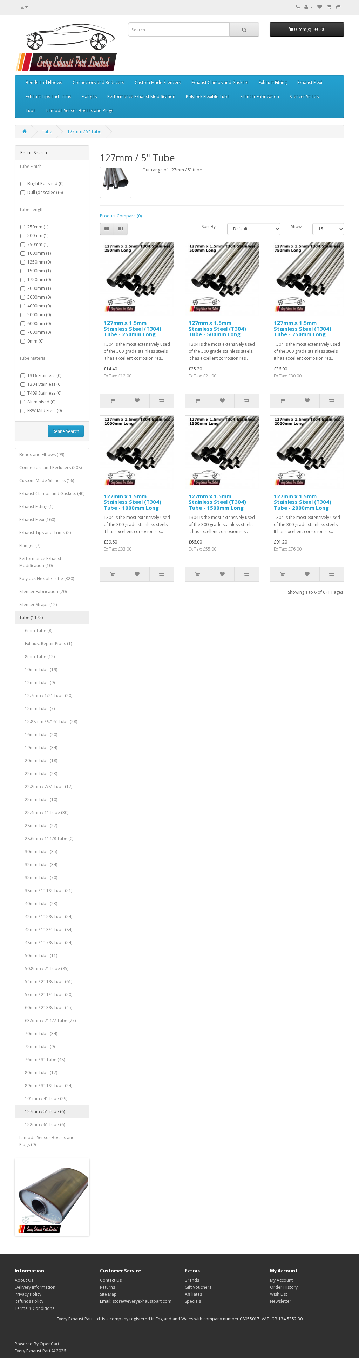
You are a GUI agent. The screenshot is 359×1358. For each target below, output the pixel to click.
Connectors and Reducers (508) (50, 467)
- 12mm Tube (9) (37, 683)
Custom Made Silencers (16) (46, 480)
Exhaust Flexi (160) (37, 519)
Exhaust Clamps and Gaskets (219, 82)
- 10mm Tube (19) (38, 669)
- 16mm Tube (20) (38, 735)
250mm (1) (37, 227)
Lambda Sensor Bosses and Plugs (79, 110)
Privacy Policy (28, 1294)
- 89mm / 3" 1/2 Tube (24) (45, 1086)
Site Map (108, 1294)
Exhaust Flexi (309, 82)
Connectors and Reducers (98, 82)
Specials (193, 1301)
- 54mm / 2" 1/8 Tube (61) (45, 982)
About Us (24, 1280)
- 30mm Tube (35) (38, 852)
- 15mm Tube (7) (37, 709)
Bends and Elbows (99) (41, 454)
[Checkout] (338, 7)
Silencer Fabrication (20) (43, 591)
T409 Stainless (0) (44, 393)
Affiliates (193, 1294)
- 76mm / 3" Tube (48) (42, 1060)
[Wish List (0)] (319, 7)
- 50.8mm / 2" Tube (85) (43, 969)
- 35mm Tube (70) (38, 878)
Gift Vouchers (198, 1287)
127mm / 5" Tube (84, 132)
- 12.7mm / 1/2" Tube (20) (45, 696)
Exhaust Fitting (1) (36, 506)
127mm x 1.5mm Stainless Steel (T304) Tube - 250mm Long (132, 328)
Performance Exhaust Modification (141, 96)
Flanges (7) (29, 545)
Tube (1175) (31, 617)
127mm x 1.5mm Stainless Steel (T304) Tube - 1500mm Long (217, 502)
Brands (192, 1280)
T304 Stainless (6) (44, 384)
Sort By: (209, 226)
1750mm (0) (39, 279)
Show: (296, 226)
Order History (284, 1287)
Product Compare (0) (121, 216)
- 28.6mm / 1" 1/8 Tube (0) (46, 839)
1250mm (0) (39, 262)
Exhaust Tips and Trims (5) (45, 532)
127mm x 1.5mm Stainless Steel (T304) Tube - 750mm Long (302, 328)
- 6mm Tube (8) (35, 630)
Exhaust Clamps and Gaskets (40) (51, 493)
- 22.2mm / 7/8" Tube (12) (45, 787)
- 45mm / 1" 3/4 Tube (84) (45, 930)
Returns (107, 1287)
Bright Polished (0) (45, 184)
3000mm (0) (39, 297)
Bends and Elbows (44, 82)
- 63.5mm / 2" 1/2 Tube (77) (47, 1021)
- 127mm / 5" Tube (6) (42, 1112)
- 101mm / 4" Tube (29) (43, 1099)
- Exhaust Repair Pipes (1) (45, 643)
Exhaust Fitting (273, 82)
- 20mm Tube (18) (38, 761)
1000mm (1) (39, 253)
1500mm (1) (39, 271)
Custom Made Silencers (158, 82)
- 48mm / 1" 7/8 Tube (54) (45, 943)
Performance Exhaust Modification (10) (40, 561)
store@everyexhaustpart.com (142, 1301)
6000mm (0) (39, 323)
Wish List (278, 1294)
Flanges (89, 96)
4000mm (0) (39, 306)
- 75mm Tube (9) (37, 1047)
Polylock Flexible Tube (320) (46, 578)
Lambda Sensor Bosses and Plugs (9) (47, 1141)
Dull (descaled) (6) (45, 192)
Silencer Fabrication (259, 96)
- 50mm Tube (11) (38, 956)
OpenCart (49, 1344)
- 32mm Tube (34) (38, 865)
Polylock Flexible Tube (208, 96)
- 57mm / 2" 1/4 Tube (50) (45, 995)
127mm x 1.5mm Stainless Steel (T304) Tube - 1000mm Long (132, 502)
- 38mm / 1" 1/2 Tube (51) (45, 891)
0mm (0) (35, 341)
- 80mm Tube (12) (38, 1073)
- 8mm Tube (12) (37, 656)
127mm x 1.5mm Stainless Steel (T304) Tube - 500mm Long (217, 328)
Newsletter (280, 1301)
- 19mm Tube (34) (38, 748)
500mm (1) (37, 236)
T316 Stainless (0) (44, 375)
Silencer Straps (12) (38, 604)
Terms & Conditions (34, 1308)
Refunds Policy (29, 1301)
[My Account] (308, 7)
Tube (31, 110)
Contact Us (111, 1280)
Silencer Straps (304, 96)
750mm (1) (37, 244)
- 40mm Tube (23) (38, 904)
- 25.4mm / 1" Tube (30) (43, 813)
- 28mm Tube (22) (38, 826)
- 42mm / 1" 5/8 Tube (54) (45, 917)
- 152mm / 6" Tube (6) (42, 1125)
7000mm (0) (39, 332)
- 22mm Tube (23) (38, 774)
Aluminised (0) (41, 402)
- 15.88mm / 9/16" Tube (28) (48, 722)
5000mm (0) (39, 315)
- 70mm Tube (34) (38, 1034)
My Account (281, 1280)
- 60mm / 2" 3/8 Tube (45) (45, 1008)
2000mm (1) (39, 288)
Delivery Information (35, 1287)
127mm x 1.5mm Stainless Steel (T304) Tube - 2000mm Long (302, 502)
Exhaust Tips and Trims (48, 96)
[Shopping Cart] (329, 7)
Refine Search (66, 431)
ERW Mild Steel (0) (44, 411)
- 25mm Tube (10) (38, 800)
